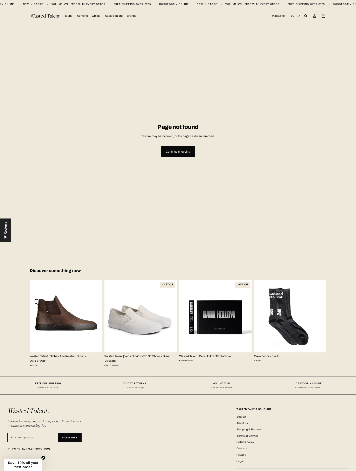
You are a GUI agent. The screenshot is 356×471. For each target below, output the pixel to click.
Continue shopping (178, 151)
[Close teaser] (43, 458)
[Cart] (323, 16)
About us (242, 423)
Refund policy (245, 442)
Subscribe (70, 437)
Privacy (241, 454)
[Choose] (95, 346)
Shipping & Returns (249, 429)
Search (241, 416)
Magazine (278, 15)
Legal (240, 461)
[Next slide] (96, 316)
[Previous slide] (36, 316)
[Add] (245, 346)
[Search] (305, 16)
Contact (242, 448)
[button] (23, 465)
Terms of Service (248, 435)
